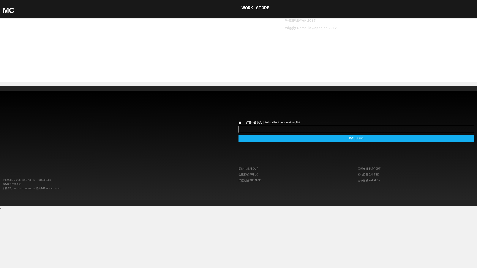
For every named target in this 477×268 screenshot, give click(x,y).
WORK (247, 8)
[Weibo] (29, 126)
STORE (262, 8)
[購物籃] (471, 7)
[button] (110, 41)
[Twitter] (18, 126)
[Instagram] (7, 126)
